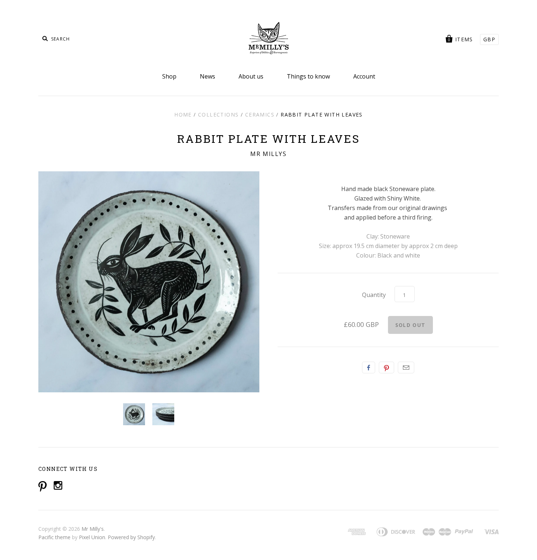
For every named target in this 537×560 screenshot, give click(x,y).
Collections (218, 114)
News (207, 76)
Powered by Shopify (131, 537)
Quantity (374, 295)
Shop (169, 76)
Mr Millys (268, 154)
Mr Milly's (92, 528)
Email (406, 367)
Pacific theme (54, 537)
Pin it (386, 367)
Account (364, 76)
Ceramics (259, 114)
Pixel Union (92, 537)
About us (251, 76)
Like (368, 367)
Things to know (308, 76)
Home (183, 114)
